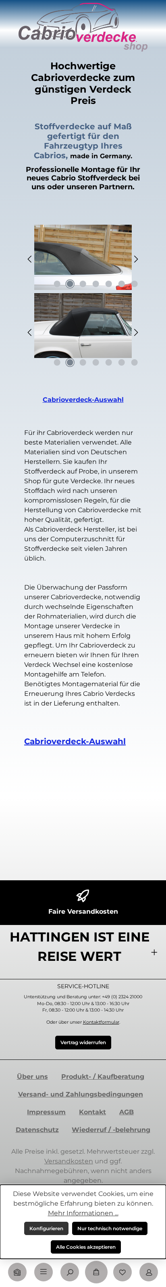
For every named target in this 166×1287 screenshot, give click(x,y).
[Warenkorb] (96, 1272)
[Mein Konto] (148, 1272)
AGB (126, 1112)
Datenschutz (37, 1130)
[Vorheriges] (30, 259)
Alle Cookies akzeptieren (86, 1247)
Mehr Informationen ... (83, 1213)
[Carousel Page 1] (57, 284)
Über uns (32, 1076)
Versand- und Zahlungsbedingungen (80, 1094)
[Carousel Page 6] (121, 284)
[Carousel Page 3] (83, 284)
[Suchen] (69, 1272)
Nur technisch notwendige (109, 1228)
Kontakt (92, 1112)
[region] (83, 259)
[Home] (17, 1272)
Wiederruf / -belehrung (111, 1130)
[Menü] (43, 1272)
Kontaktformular (101, 1022)
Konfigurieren (46, 1228)
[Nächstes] (136, 259)
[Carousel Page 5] (109, 284)
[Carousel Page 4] (96, 284)
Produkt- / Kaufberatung (102, 1076)
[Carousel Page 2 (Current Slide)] (70, 284)
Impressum (46, 1112)
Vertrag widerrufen (83, 1042)
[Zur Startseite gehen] (83, 27)
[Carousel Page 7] (134, 284)
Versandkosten (68, 1161)
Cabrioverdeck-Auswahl (83, 399)
